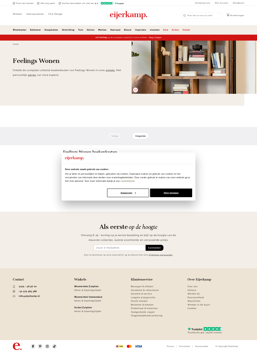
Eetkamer (35, 30)
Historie (192, 290)
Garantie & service (141, 294)
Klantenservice (202, 3)
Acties (175, 30)
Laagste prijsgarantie (143, 297)
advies (32, 75)
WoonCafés (194, 301)
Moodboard (238, 3)
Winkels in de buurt (199, 305)
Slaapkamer (51, 30)
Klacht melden (139, 301)
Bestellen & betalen (142, 305)
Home (16, 44)
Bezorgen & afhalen (142, 286)
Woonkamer (19, 30)
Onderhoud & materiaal (144, 308)
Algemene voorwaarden (161, 255)
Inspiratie (140, 30)
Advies (91, 30)
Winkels (17, 14)
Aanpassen (126, 192)
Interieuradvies (35, 14)
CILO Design (55, 14)
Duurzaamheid (196, 297)
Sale (165, 30)
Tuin (80, 30)
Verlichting (68, 30)
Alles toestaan (171, 192)
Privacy (170, 346)
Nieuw (127, 30)
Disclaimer (184, 346)
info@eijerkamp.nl (29, 296)
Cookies (192, 308)
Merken (102, 30)
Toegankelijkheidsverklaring (147, 315)
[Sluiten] (252, 37)
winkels (110, 70)
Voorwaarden (201, 346)
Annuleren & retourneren (145, 290)
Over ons (193, 286)
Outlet (186, 30)
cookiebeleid (127, 181)
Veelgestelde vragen (143, 312)
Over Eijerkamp (199, 279)
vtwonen (155, 30)
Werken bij (194, 294)
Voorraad (115, 30)
